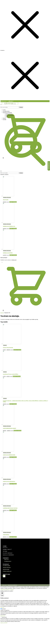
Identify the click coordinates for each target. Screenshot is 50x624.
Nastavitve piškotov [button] (5, 589)
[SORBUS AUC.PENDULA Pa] (8, 222)
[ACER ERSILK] (8, 531)
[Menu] (0, 104)
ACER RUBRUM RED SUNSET (9, 428)
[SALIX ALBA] (8, 196)
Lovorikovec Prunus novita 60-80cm (10, 374)
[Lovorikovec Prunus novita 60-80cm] (12, 370)
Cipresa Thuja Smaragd (8, 347)
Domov (2, 312)
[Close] (0, 171)
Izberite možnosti (17, 349)
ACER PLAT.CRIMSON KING (9, 454)
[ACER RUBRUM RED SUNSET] (8, 424)
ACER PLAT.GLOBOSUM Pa (9, 481)
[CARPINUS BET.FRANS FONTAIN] (8, 504)
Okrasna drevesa (7, 197)
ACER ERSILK (6, 534)
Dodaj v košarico (13, 202)
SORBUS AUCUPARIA (8, 252)
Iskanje (21, 107)
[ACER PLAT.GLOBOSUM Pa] (8, 477)
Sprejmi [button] (12, 589)
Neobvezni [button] (2, 615)
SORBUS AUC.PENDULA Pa (9, 226)
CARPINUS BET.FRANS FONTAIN (10, 508)
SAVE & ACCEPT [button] (3, 622)
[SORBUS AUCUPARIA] (8, 249)
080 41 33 (10, 101)
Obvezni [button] (2, 607)
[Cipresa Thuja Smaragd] (12, 343)
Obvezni (4, 608)
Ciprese (5, 345)
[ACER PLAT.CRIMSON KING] (8, 451)
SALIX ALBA (5, 199)
